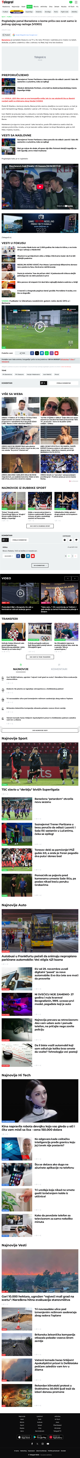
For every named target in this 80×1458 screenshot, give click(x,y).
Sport (3, 16)
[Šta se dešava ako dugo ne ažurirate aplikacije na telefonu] (17, 1174)
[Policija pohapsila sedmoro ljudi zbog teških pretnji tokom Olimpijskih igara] (40, 632)
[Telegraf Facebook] (32, 1444)
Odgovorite (9, 556)
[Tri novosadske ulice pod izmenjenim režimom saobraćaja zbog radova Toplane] (17, 1319)
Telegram (5, 362)
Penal (57, 374)
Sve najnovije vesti (40, 730)
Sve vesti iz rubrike (40, 526)
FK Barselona (7, 374)
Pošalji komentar (64, 383)
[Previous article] (1, 729)
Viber (72, 359)
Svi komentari (40, 565)
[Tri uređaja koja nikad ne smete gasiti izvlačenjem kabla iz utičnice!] (17, 1199)
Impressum (31, 1451)
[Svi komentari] (65, 540)
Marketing (23, 1451)
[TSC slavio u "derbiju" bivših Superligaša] (40, 764)
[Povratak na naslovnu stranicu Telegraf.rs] (7, 2)
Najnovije (14, 738)
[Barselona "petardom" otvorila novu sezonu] (17, 808)
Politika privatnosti (54, 1451)
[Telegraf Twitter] (37, 1444)
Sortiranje (67, 536)
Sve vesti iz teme (40, 657)
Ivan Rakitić (47, 374)
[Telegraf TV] (48, 1444)
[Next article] (78, 729)
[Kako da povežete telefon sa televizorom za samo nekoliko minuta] (17, 1225)
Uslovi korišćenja (66, 366)
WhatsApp (65, 359)
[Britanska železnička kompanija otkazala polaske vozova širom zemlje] (17, 1344)
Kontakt (63, 1451)
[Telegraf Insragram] (43, 1444)
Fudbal (9, 16)
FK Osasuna (19, 374)
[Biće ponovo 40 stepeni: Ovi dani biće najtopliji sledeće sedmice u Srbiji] (8, 285)
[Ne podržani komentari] (76, 540)
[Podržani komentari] (70, 540)
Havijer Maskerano (33, 374)
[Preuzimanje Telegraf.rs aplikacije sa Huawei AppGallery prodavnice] (55, 1437)
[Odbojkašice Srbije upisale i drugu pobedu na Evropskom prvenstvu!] (66, 501)
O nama (16, 1451)
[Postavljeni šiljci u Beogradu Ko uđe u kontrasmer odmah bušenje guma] (20, 593)
